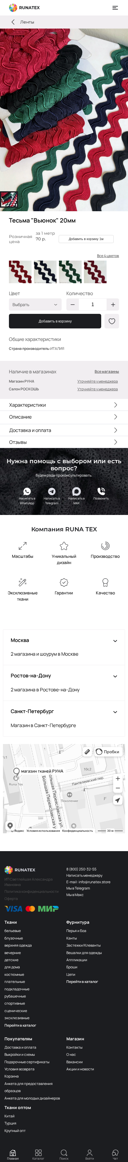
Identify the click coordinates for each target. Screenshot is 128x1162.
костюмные (14, 974)
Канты (71, 938)
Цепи (70, 974)
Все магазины (107, 371)
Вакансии (74, 1061)
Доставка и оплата (20, 1047)
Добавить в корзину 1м (86, 239)
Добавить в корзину (55, 321)
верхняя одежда (18, 945)
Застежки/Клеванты (83, 945)
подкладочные (16, 989)
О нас (71, 1054)
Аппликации (76, 959)
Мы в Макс (75, 894)
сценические (15, 1010)
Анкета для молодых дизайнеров (32, 1098)
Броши (71, 967)
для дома (12, 967)
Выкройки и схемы (19, 1054)
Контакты (74, 1047)
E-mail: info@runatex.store (88, 881)
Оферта (11, 898)
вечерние (12, 952)
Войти (89, 1158)
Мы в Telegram (78, 888)
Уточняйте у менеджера (97, 381)
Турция (10, 1123)
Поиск (64, 1158)
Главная (13, 1158)
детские (11, 959)
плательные (14, 981)
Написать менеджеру (84, 875)
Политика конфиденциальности (31, 891)
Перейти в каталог (20, 1025)
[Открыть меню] (115, 8)
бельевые (12, 930)
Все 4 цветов (108, 255)
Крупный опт (15, 1130)
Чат (115, 1158)
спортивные (14, 1003)
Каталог (38, 1158)
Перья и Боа (76, 930)
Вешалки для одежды (84, 952)
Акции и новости (80, 1069)
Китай (9, 1116)
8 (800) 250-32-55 (81, 869)
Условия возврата (19, 1069)
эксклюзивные (16, 1017)
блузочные (13, 938)
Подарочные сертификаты (26, 1061)
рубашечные (15, 996)
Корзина (11, 1076)
